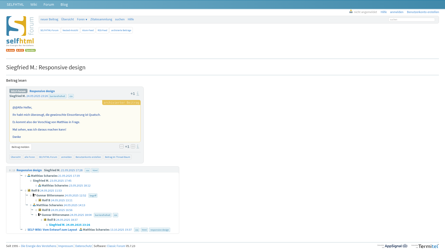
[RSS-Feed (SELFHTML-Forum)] (20, 50)
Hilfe (131, 19)
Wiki (33, 4)
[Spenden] (30, 50)
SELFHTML (15, 4)
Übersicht (67, 19)
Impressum (65, 246)
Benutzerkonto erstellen (88, 157)
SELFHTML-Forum (49, 30)
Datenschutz (83, 246)
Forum (48, 4)
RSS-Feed (102, 30)
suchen (120, 19)
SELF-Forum (18, 91)
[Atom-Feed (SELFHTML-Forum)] (10, 50)
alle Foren (30, 157)
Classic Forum (116, 246)
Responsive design (42, 91)
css (71, 96)
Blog (64, 4)
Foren (81, 19)
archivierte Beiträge (121, 30)
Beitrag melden (20, 147)
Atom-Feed (88, 30)
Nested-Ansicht (70, 30)
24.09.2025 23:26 (37, 96)
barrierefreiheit (57, 96)
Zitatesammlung (101, 19)
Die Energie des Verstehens (38, 246)
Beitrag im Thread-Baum (117, 157)
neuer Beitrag (49, 19)
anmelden (66, 157)
